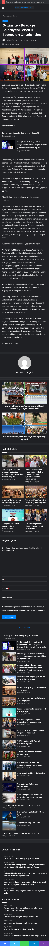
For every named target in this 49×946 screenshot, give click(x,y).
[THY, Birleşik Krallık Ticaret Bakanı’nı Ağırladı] (9, 744)
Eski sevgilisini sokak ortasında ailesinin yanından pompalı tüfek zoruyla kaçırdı (12, 473)
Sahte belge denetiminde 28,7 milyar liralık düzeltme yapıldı (30, 795)
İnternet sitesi (7, 598)
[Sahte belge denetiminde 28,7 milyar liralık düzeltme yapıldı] (9, 798)
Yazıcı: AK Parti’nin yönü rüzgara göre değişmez (35, 501)
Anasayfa (7, 16)
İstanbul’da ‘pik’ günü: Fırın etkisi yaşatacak (11, 501)
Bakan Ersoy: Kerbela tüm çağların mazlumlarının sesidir (30, 763)
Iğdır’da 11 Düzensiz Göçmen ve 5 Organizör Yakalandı (31, 731)
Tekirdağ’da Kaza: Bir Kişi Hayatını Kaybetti (20, 133)
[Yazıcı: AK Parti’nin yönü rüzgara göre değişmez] (36, 492)
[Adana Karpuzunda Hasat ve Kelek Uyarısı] (9, 755)
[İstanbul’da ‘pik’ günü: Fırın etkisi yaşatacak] (13, 492)
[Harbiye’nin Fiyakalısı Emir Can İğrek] (9, 815)
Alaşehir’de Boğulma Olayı (28, 822)
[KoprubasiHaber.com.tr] (24, 7)
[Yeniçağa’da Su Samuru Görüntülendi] (9, 787)
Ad (3, 580)
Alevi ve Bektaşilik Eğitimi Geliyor (31, 773)
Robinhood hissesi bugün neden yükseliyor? (21, 833)
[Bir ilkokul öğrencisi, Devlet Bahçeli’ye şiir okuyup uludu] (36, 515)
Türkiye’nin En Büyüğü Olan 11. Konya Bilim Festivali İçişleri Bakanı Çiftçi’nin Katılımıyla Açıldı (32, 144)
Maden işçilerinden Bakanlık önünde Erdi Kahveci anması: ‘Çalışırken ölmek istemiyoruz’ (34, 474)
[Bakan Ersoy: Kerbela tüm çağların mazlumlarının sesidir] (9, 765)
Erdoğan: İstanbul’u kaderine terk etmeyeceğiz (10, 526)
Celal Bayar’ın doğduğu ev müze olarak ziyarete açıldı (31, 678)
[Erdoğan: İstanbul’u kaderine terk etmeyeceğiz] (13, 515)
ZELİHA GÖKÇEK (11, 40)
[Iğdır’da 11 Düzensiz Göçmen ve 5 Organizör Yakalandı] (9, 733)
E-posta (5, 589)
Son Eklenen (24, 628)
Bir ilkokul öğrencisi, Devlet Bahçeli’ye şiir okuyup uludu (34, 526)
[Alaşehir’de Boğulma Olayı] (9, 825)
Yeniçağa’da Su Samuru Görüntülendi (27, 785)
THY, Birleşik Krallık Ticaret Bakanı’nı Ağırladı (28, 742)
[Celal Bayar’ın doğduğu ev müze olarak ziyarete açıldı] (9, 680)
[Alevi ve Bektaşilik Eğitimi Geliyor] (9, 776)
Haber (14, 16)
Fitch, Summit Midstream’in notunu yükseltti (21, 805)
